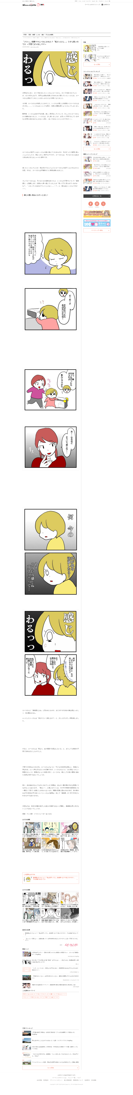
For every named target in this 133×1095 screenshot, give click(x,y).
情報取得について (78, 1080)
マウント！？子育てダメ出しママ (32, 997)
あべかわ (30, 994)
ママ (57, 997)
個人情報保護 (68, 1080)
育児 (30, 34)
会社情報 (39, 1080)
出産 (52, 997)
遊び (43, 34)
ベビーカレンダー (34, 47)
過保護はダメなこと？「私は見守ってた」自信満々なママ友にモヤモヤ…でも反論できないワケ (51, 933)
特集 (84, 42)
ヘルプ (79, 1077)
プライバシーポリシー (56, 1080)
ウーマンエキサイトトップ (92, 4)
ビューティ (88, 1)
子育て (76, 1)
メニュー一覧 (107, 1)
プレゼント (101, 1)
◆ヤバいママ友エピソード (58, 994)
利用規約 (45, 1080)
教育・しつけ (36, 34)
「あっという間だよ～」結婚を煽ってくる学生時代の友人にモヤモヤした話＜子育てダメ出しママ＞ (51, 939)
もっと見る (51, 1067)
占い (97, 1)
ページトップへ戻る (97, 230)
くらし (80, 1)
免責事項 (87, 1080)
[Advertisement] (66, 20)
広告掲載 (93, 1080)
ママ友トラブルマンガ (42, 994)
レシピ (84, 1)
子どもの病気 (49, 34)
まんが (93, 1)
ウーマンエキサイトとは (59, 1077)
